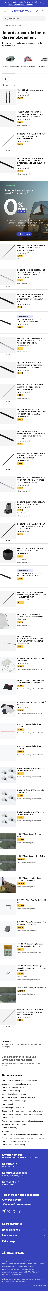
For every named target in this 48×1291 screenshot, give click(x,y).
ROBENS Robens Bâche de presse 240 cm (31, 747)
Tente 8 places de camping (13, 1145)
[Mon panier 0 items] (43, 11)
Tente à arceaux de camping (14, 1087)
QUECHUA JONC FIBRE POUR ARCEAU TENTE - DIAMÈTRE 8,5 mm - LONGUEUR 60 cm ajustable (31, 365)
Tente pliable (7, 1118)
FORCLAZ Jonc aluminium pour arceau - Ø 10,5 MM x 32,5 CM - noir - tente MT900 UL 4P (31, 594)
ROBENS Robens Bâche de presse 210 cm (31, 725)
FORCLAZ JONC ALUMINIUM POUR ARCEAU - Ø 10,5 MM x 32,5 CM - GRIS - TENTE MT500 (31, 1012)
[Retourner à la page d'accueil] (21, 11)
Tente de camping (9, 1128)
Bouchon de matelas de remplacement (18, 1097)
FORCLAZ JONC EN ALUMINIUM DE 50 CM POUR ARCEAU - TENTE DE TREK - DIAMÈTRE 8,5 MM (31, 480)
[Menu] (5, 11)
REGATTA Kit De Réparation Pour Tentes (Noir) (30, 659)
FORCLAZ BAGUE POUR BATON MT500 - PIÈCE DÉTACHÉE (30, 549)
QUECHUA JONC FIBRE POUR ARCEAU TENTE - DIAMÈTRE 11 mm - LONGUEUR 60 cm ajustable (31, 114)
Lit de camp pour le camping (14, 1124)
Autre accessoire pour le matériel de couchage (22, 1134)
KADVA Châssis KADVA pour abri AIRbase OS (30, 791)
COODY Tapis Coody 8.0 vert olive (31, 856)
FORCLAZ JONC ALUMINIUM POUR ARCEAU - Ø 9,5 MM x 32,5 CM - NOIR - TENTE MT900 (31, 247)
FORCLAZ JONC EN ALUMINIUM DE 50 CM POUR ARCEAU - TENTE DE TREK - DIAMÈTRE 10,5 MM (31, 272)
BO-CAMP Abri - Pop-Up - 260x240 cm (31, 901)
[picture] (8, 97)
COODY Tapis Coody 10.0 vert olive (31, 988)
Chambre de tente (28, 67)
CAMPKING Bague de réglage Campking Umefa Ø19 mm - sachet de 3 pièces (31, 968)
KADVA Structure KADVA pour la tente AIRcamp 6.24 (30, 813)
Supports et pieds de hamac (14, 1094)
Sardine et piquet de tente (13, 1107)
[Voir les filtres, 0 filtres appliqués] (5, 79)
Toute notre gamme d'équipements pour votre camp (24, 1138)
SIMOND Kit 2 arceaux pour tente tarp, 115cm (31, 91)
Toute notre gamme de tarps (14, 1101)
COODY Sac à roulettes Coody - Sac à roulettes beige (30, 879)
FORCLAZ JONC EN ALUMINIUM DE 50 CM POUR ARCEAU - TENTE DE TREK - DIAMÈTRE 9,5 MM (31, 340)
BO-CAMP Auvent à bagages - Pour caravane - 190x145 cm (31, 923)
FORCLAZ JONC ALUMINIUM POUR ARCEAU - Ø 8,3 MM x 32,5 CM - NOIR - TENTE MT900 (31, 455)
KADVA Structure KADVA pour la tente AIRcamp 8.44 (30, 769)
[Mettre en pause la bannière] (40, 3)
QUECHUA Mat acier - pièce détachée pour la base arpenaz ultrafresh (30, 616)
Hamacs (5, 1131)
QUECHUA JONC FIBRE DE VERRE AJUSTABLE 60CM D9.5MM (30, 320)
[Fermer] (44, 3)
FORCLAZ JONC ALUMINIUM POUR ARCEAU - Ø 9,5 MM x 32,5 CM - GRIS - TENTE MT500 (31, 387)
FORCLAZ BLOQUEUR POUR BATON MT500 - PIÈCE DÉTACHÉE (31, 503)
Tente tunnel (7, 1104)
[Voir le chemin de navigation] (3, 25)
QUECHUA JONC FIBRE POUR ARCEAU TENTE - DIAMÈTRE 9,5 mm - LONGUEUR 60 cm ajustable (31, 411)
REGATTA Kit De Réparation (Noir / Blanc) (31, 703)
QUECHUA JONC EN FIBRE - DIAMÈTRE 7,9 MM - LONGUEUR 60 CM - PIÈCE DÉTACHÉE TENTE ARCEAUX (31, 434)
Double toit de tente (10, 67)
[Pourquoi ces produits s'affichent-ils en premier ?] (3, 85)
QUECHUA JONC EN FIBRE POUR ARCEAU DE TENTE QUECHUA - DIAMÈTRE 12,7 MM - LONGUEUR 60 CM (31, 297)
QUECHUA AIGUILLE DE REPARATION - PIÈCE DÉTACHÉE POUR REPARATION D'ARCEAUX (30, 638)
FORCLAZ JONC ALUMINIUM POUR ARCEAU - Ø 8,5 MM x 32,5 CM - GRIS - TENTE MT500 (31, 136)
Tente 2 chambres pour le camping (16, 1141)
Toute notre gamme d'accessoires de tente (20, 1081)
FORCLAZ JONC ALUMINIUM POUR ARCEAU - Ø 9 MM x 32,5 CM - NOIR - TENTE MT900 (31, 526)
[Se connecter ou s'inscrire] (37, 11)
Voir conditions (24, 234)
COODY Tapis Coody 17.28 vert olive (29, 835)
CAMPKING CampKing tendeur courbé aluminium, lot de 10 (30, 945)
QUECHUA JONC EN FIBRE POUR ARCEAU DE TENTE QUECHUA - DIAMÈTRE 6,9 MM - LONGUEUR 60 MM (31, 161)
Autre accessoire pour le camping (16, 1084)
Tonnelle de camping (11, 1091)
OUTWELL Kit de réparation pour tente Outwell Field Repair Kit (30, 681)
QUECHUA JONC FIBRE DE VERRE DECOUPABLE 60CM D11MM (30, 574)
